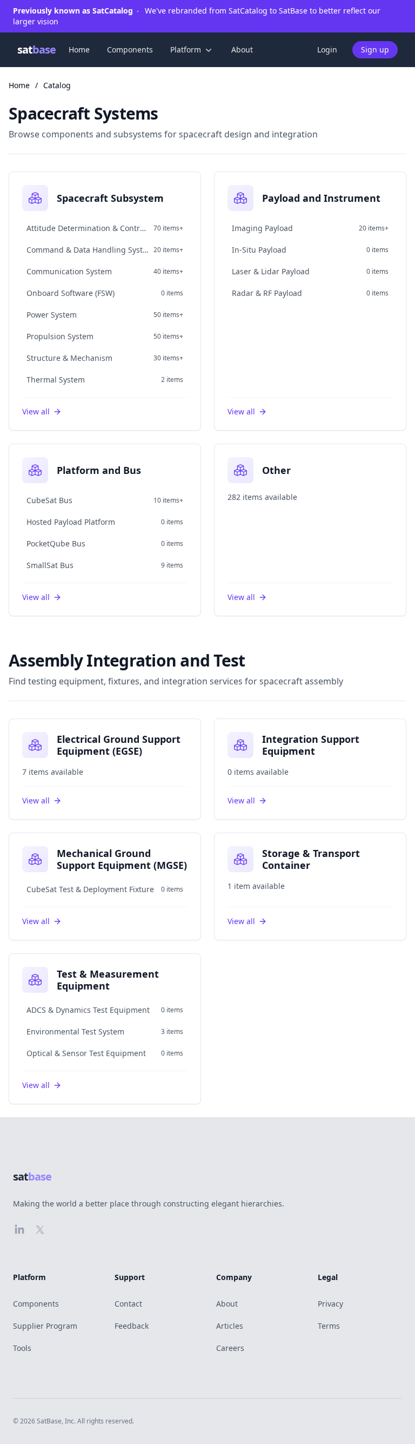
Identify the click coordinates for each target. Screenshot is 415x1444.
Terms (329, 1326)
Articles (229, 1326)
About (242, 49)
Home (79, 49)
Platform (185, 49)
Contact (128, 1303)
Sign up (375, 49)
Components (130, 49)
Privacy (330, 1303)
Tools (22, 1348)
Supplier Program (45, 1326)
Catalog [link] (57, 85)
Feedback (132, 1326)
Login (327, 49)
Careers (230, 1348)
